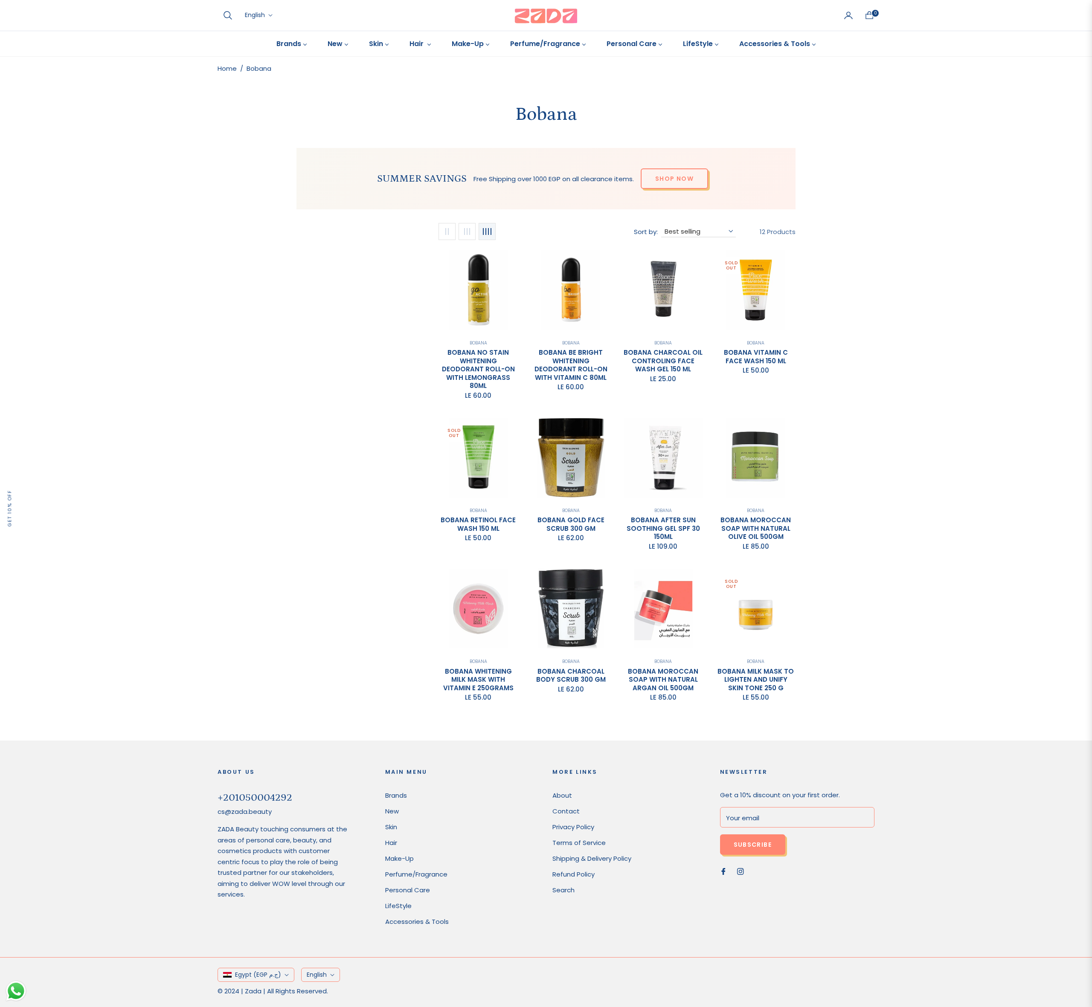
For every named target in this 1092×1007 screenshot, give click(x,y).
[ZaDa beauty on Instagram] (740, 871)
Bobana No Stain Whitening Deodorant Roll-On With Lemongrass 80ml (478, 369)
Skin (391, 826)
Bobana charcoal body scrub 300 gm (571, 675)
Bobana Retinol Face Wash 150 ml (478, 524)
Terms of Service (579, 842)
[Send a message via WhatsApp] (16, 991)
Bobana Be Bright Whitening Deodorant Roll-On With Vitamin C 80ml (570, 365)
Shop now (674, 178)
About (562, 795)
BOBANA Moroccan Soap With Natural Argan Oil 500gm (663, 679)
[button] (228, 15)
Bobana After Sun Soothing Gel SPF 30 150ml (663, 528)
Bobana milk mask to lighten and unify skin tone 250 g (755, 679)
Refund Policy (573, 874)
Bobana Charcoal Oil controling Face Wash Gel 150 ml (663, 360)
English (255, 15)
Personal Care (407, 889)
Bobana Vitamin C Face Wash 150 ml (756, 356)
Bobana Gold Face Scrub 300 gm (570, 524)
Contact (566, 811)
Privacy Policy (573, 826)
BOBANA (755, 510)
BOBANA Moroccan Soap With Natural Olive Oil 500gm (755, 528)
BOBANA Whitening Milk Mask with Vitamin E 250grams (478, 679)
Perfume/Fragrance (416, 874)
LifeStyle (398, 905)
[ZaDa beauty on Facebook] (723, 871)
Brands (396, 795)
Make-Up (399, 858)
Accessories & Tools (417, 921)
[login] (848, 15)
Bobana (478, 343)
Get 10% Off (9, 508)
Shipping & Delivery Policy (591, 858)
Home (227, 68)
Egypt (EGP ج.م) (258, 974)
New (392, 811)
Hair (391, 842)
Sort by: (646, 231)
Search (563, 889)
